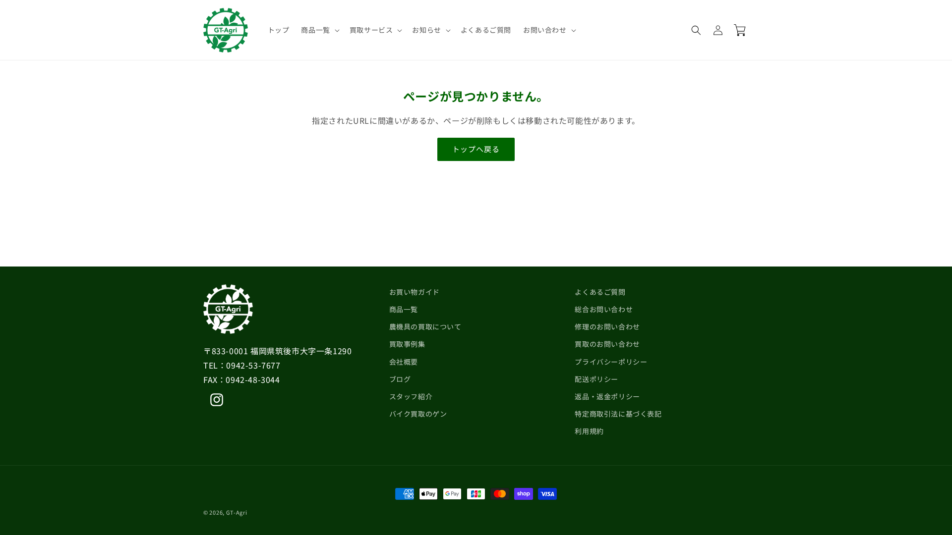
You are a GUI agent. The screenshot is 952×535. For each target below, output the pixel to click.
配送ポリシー (596, 379)
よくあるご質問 (600, 292)
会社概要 (403, 362)
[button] (319, 29)
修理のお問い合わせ (607, 326)
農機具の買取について (425, 326)
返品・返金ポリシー (607, 396)
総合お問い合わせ (604, 309)
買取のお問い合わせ (607, 344)
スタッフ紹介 (411, 396)
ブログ (400, 379)
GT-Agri (236, 512)
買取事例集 (407, 344)
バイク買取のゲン (418, 414)
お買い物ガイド (414, 292)
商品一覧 (403, 309)
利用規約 (589, 431)
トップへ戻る (476, 149)
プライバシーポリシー (611, 362)
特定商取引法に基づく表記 (618, 414)
